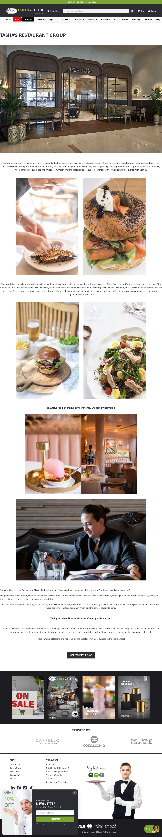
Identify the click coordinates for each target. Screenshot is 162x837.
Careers (49, 778)
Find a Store (15, 768)
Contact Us (15, 764)
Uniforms (148, 19)
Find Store (55, 11)
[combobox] (96, 11)
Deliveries (15, 771)
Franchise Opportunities (57, 771)
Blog (158, 19)
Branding (136, 19)
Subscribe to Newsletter (57, 782)
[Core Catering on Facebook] (18, 787)
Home (8, 19)
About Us (50, 764)
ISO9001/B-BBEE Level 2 (57, 768)
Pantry (125, 19)
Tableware (40, 19)
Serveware (92, 19)
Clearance (28, 19)
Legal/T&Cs (15, 775)
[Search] (132, 11)
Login (153, 11)
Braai (116, 19)
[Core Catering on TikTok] (30, 787)
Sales (17, 19)
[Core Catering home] (25, 11)
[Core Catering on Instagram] (24, 787)
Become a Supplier (54, 775)
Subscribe (55, 819)
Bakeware (105, 19)
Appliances (53, 19)
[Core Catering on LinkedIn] (12, 787)
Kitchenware (79, 19)
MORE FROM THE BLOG (81, 655)
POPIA (13, 778)
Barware (65, 19)
